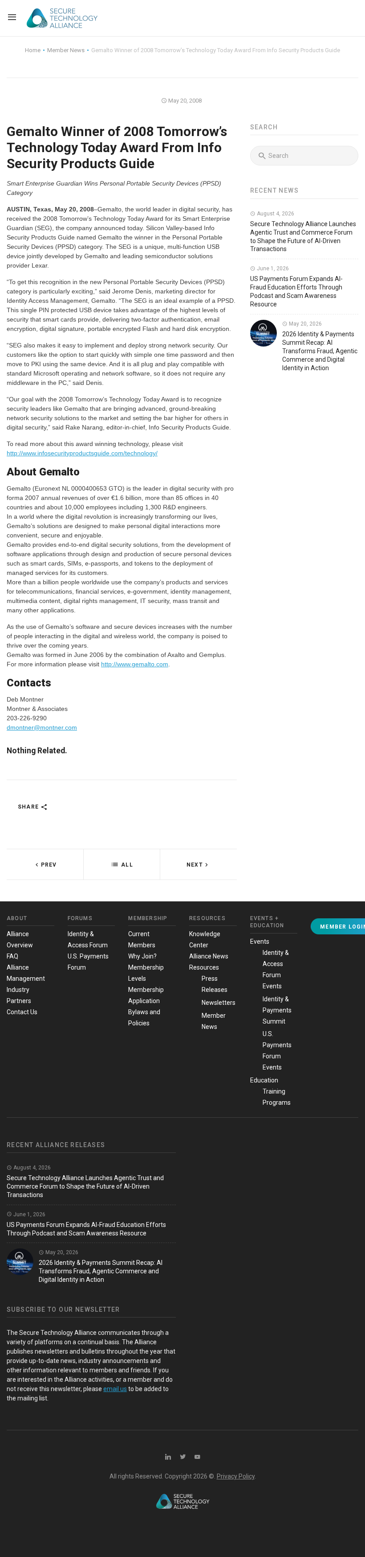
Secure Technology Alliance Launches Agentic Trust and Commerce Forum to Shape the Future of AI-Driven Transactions (85, 1186)
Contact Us (22, 1012)
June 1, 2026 (272, 268)
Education (264, 1080)
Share (29, 807)
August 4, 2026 (275, 214)
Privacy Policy (236, 1476)
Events (259, 941)
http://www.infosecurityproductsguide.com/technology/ (82, 453)
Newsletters (218, 1002)
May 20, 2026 (305, 324)
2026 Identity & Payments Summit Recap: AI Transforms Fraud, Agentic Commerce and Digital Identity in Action (319, 351)
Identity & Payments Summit (277, 1010)
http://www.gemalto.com (134, 664)
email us (115, 1388)
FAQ (12, 956)
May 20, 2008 (184, 100)
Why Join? (142, 956)
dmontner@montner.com (42, 727)
